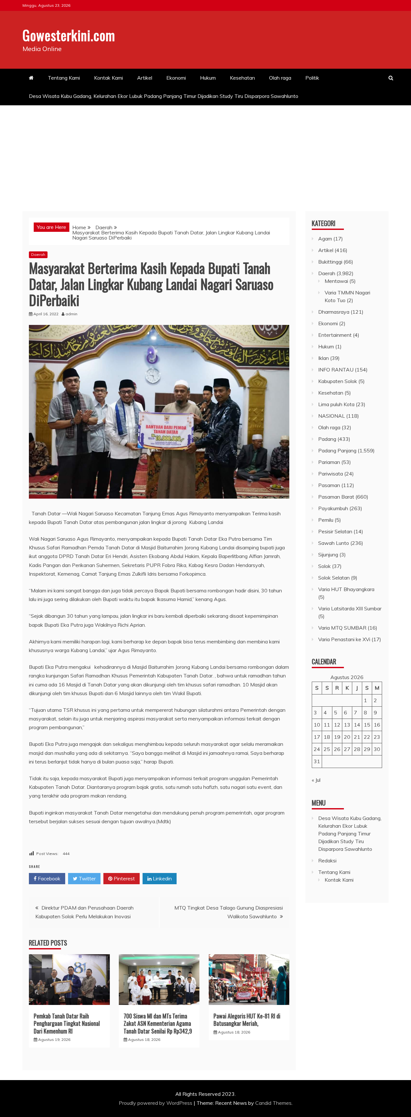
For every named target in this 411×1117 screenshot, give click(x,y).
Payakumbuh (333, 508)
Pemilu (325, 520)
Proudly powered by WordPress (156, 1103)
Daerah (38, 254)
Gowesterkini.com (68, 35)
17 (317, 737)
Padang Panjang (337, 450)
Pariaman (329, 462)
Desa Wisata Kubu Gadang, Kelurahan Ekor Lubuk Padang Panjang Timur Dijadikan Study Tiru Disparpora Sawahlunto (164, 96)
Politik (312, 77)
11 (327, 724)
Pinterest (123, 878)
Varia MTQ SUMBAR (342, 627)
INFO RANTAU (336, 369)
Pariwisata (330, 473)
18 (327, 737)
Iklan (323, 358)
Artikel (144, 77)
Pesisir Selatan (335, 531)
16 (377, 724)
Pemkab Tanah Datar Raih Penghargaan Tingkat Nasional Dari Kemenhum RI (67, 1023)
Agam (325, 238)
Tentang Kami (64, 77)
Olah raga (280, 77)
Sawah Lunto (333, 543)
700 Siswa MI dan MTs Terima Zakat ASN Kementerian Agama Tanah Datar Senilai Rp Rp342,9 (158, 1023)
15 (367, 724)
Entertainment (335, 335)
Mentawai (336, 281)
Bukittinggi (330, 261)
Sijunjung (328, 554)
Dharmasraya (333, 312)
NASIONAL (331, 416)
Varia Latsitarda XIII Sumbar (349, 608)
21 (357, 737)
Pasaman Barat (336, 496)
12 (337, 724)
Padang (327, 439)
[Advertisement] (205, 153)
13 (347, 724)
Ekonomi (176, 77)
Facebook (48, 878)
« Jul (316, 780)
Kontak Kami (108, 77)
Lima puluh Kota (336, 404)
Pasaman (329, 485)
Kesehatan (242, 77)
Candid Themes (273, 1103)
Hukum (208, 77)
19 (337, 737)
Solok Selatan (334, 577)
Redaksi (327, 860)
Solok (324, 566)
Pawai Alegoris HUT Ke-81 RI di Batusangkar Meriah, (247, 1019)
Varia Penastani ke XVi (344, 639)
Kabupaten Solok (337, 381)
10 (317, 724)
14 (357, 724)
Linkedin (162, 878)
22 (367, 737)
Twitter (86, 878)
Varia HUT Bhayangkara (346, 589)
